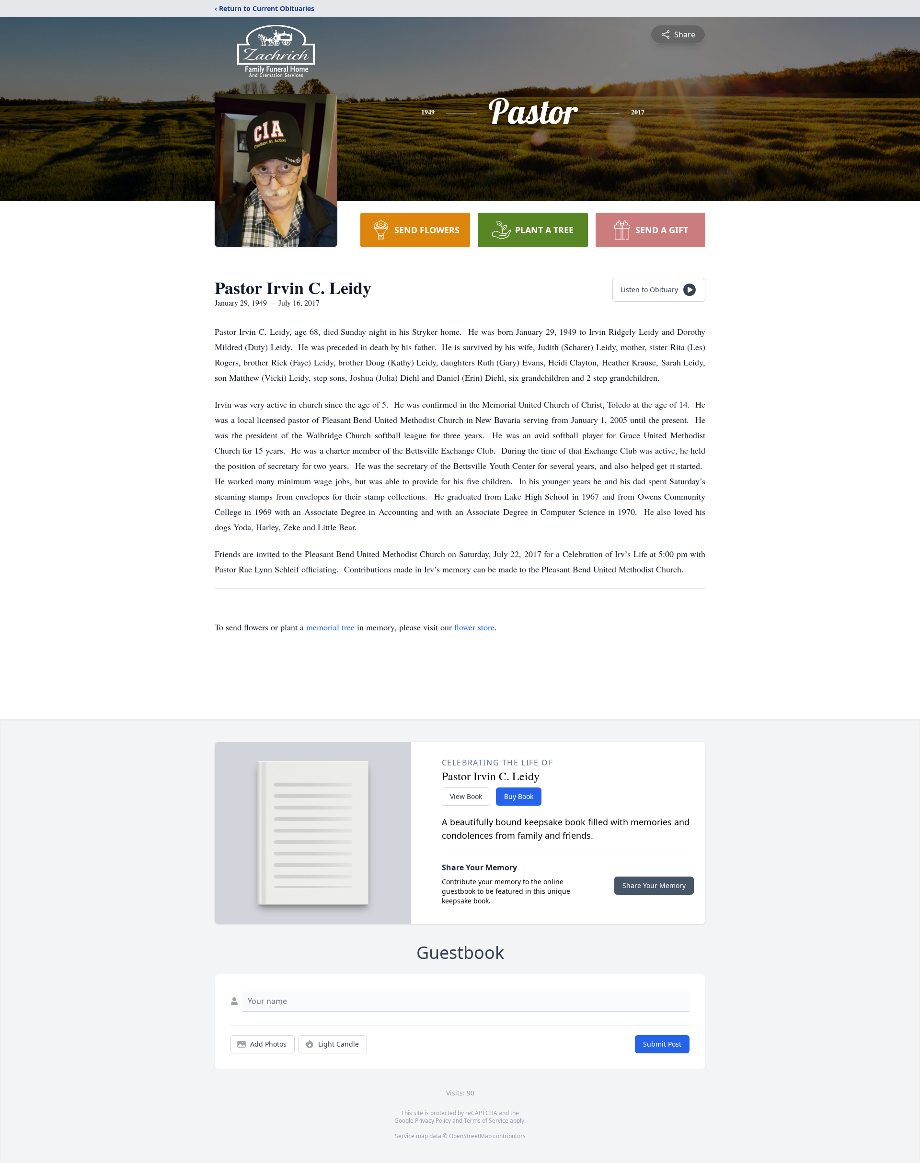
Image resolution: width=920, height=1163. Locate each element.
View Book (466, 796)
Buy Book (518, 796)
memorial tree (330, 627)
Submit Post (662, 1044)
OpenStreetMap (470, 1136)
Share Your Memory (654, 885)
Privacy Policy (433, 1121)
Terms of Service (486, 1121)
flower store (474, 627)
